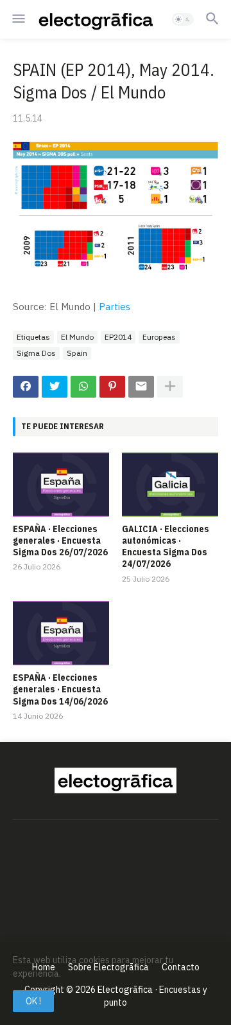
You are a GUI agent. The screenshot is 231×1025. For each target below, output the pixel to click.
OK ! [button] (33, 1001)
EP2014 (118, 337)
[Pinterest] (112, 387)
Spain (77, 353)
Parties (114, 306)
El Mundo (77, 337)
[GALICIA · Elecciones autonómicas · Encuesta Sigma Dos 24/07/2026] (170, 484)
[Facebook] (25, 387)
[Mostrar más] (170, 387)
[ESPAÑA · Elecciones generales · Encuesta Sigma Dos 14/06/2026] (61, 633)
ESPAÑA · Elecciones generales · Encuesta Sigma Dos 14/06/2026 (60, 689)
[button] (17, 19)
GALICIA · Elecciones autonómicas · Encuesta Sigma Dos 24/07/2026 (165, 546)
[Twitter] (54, 387)
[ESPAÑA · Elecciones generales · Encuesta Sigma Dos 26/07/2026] (61, 484)
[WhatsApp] (83, 387)
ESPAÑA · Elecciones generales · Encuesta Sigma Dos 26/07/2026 (60, 540)
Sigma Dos (36, 353)
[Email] (141, 387)
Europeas (159, 337)
